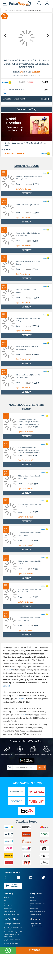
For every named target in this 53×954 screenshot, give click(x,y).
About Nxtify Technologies (11, 914)
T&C (4, 93)
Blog (5, 900)
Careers (32, 906)
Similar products (26, 165)
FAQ (5, 903)
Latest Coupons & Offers (37, 903)
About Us (6, 897)
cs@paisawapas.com (36, 926)
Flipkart (36, 72)
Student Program (35, 914)
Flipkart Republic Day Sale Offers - (11, 935)
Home (32, 897)
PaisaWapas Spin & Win (11, 943)
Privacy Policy (8, 908)
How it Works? (8, 906)
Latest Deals (34, 908)
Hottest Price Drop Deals (37, 911)
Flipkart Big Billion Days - (13, 932)
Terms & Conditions (9, 911)
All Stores (33, 900)
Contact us (35, 919)
